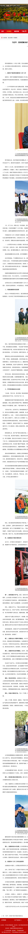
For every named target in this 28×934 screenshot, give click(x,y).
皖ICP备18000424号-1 (6, 932)
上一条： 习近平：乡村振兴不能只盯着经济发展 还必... (12, 915)
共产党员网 (17, 920)
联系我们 (14, 930)
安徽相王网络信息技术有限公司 (16, 928)
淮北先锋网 (10, 37)
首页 (2, 31)
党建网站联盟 (21, 930)
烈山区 (18, 5)
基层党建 (16, 31)
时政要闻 (9, 31)
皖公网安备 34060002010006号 (19, 932)
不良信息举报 (8, 930)
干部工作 (24, 31)
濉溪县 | (7, 5)
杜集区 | (15, 5)
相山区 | (11, 5)
